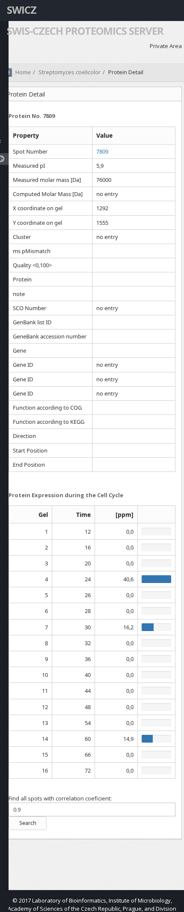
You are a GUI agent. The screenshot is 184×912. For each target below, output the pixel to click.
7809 (102, 151)
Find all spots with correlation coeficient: (60, 798)
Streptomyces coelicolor (70, 72)
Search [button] (27, 823)
